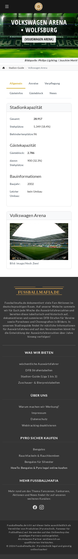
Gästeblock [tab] (36, 93)
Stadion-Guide (16, 67)
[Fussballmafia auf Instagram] (41, 508)
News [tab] (53, 93)
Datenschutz (39, 419)
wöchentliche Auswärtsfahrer (39, 364)
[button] (39, 241)
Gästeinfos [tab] (16, 93)
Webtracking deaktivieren (39, 425)
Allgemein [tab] (16, 83)
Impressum (39, 412)
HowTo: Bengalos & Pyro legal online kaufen (39, 467)
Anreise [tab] (33, 83)
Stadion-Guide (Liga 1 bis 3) (39, 376)
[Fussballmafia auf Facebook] (35, 508)
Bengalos (39, 449)
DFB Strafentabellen (39, 370)
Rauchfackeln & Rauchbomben (39, 455)
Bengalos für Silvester (39, 461)
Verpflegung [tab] (52, 83)
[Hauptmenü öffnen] (6, 6)
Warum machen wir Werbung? (39, 406)
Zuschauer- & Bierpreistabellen (39, 382)
